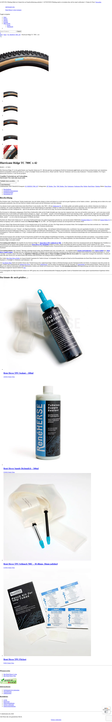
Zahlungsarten (7, 693)
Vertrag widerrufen (9, 705)
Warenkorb (10, 26)
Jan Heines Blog (7, 263)
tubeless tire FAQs (25, 264)
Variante (2, 181)
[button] (1, 36)
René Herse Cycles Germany (13, 10)
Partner (5, 19)
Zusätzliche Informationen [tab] (11, 191)
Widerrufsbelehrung (9, 703)
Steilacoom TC (57, 206)
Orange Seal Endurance (84, 250)
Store (5, 17)
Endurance (71, 186)
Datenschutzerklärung (10, 706)
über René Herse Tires (10, 676)
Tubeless (97, 186)
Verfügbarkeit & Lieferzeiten (11, 690)
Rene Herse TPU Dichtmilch (40, 244)
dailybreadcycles (10, 7)
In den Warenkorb (5, 184)
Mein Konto (7, 23)
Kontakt (6, 22)
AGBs (5, 700)
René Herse (91, 186)
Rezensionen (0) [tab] (8, 194)
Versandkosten (8, 691)
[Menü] (109, 707)
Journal (6, 20)
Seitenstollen (81, 264)
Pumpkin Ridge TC (86, 220)
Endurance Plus (78, 186)
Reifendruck (44, 264)
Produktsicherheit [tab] (8, 192)
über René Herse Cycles (10, 674)
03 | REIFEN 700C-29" (14, 34)
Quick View (11, 377)
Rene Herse (108, 186)
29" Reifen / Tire (51, 186)
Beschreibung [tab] (7, 189)
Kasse (8, 25)
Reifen (85, 186)
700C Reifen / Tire (62, 186)
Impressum (7, 701)
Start (1, 34)
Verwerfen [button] (98, 2)
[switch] (106, 712)
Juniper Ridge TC (105, 220)
